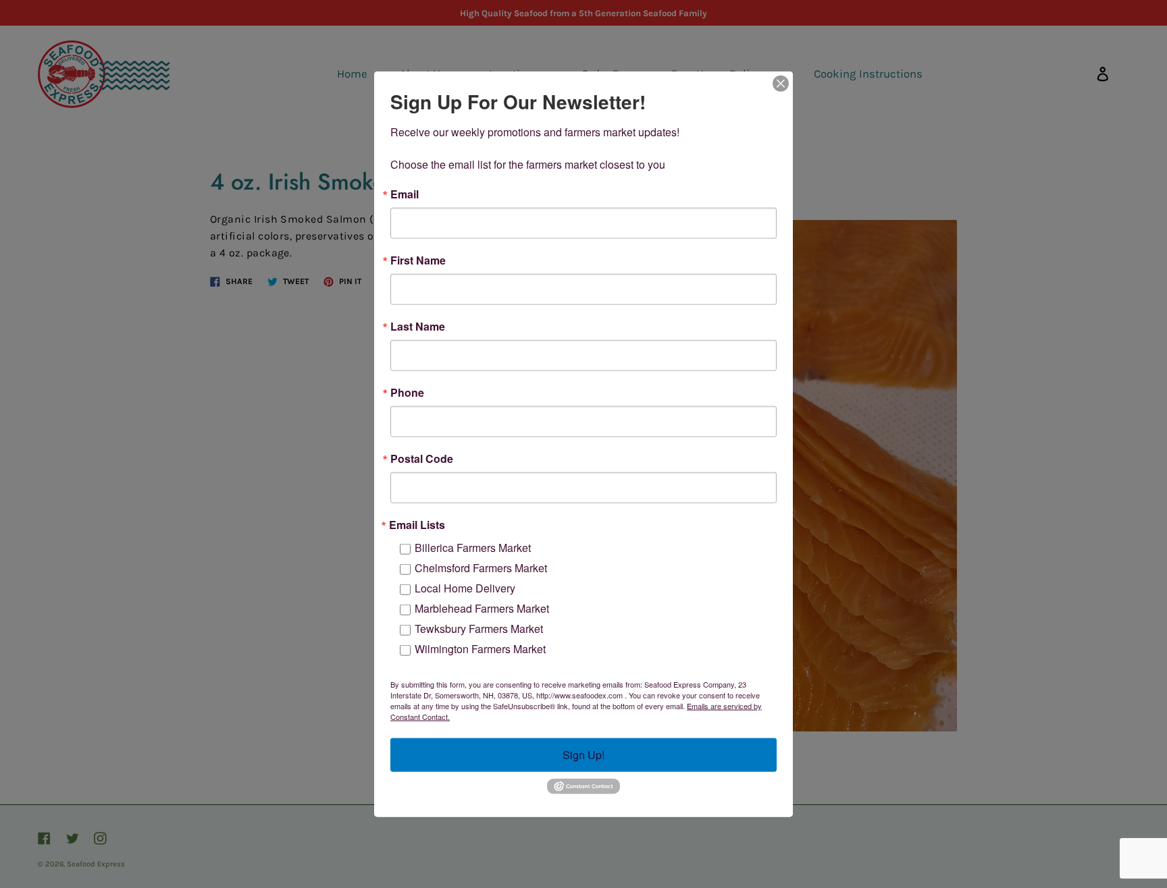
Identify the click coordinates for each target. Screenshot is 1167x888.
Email (404, 194)
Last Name (417, 326)
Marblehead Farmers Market (482, 608)
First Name (418, 260)
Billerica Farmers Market (473, 547)
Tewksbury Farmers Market (479, 628)
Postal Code (421, 458)
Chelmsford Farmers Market (481, 568)
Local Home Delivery (465, 588)
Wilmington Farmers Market (480, 649)
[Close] (781, 84)
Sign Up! (583, 754)
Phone (407, 392)
